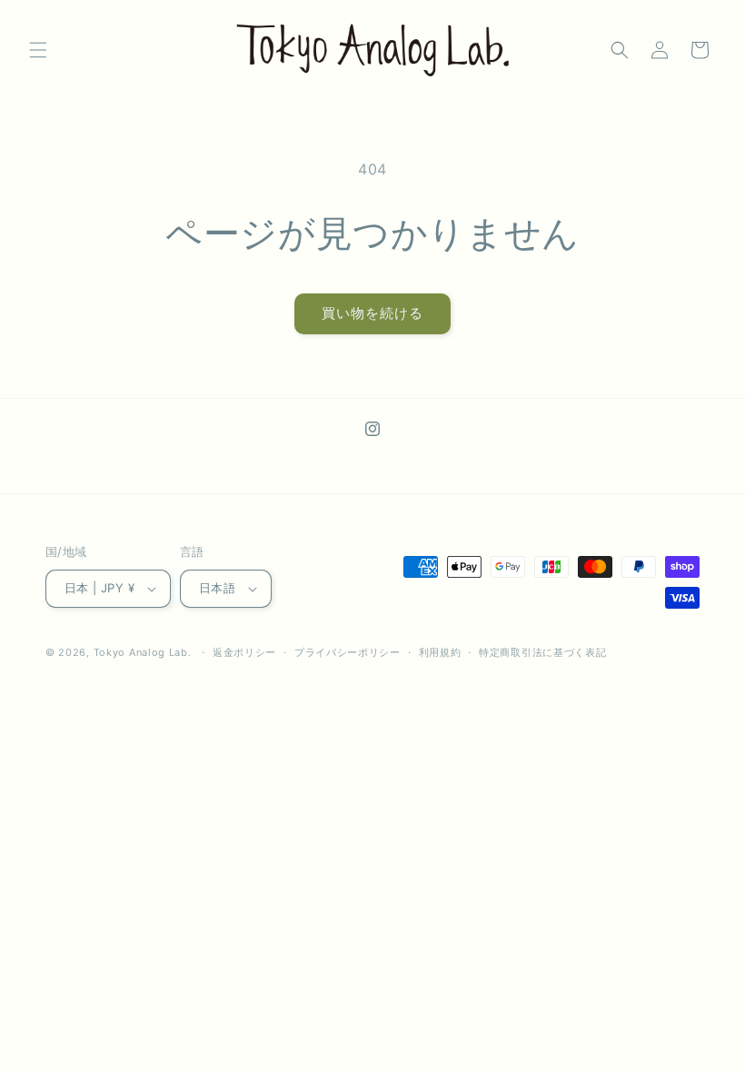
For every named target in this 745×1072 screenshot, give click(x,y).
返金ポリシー (244, 652)
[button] (38, 50)
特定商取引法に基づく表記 (542, 652)
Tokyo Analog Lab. (143, 652)
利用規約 (440, 652)
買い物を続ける (372, 313)
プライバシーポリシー (347, 652)
